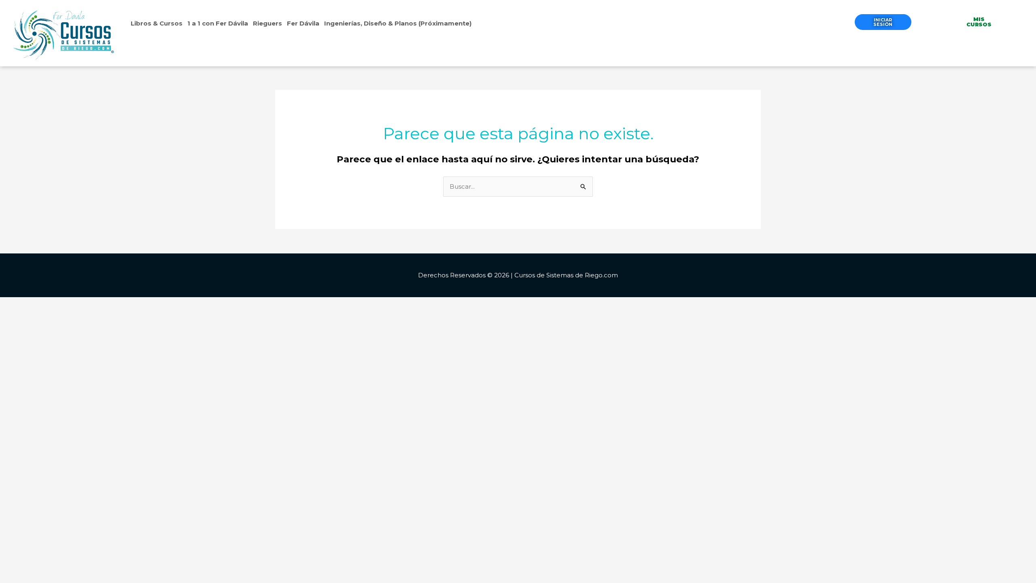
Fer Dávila (303, 23)
